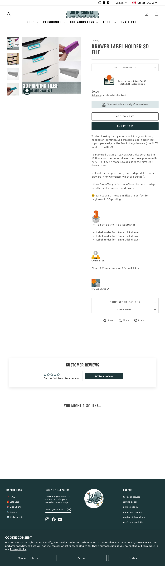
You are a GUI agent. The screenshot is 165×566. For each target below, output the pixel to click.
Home (95, 40)
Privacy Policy (18, 549)
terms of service (132, 496)
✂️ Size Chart (13, 506)
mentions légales (132, 511)
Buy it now (125, 126)
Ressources (53, 22)
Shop (31, 22)
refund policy (130, 501)
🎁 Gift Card (12, 501)
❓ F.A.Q (10, 496)
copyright (125, 309)
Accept (82, 557)
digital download (125, 67)
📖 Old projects (14, 516)
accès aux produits (133, 521)
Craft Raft (129, 22)
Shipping (96, 95)
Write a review (104, 376)
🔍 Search (11, 511)
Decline (133, 557)
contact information (134, 516)
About (108, 22)
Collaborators (83, 22)
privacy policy (130, 506)
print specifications (125, 302)
